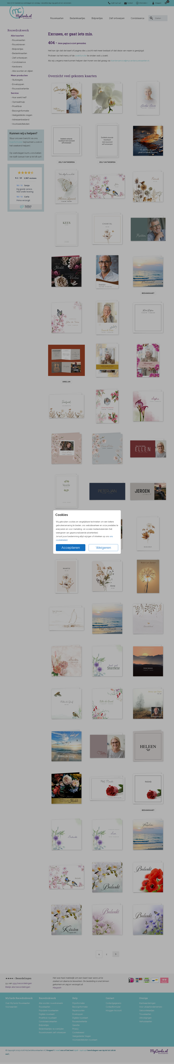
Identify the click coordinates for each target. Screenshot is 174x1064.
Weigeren (103, 548)
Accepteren (70, 548)
